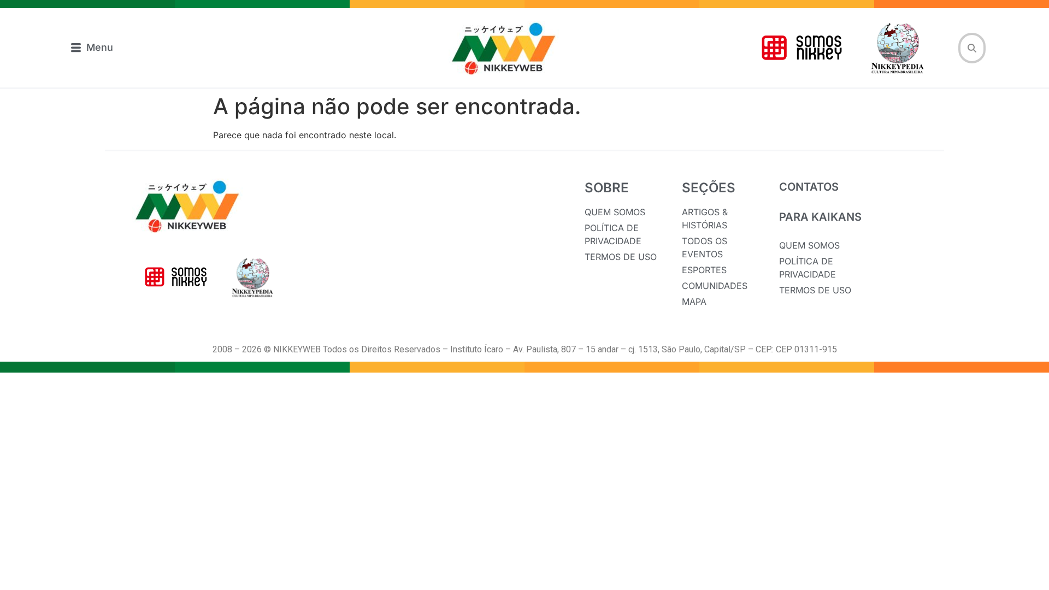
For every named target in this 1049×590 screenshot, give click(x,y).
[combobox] (972, 48)
